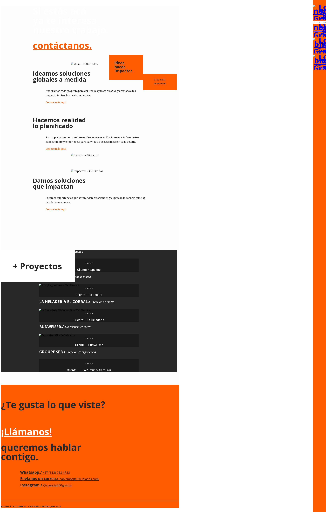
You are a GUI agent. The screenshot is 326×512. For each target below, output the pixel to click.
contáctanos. (62, 45)
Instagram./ (46, 485)
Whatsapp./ (45, 472)
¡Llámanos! (26, 431)
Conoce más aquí (56, 102)
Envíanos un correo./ (59, 478)
